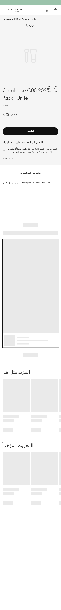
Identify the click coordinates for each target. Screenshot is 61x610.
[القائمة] (4, 10)
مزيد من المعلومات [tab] (30, 172)
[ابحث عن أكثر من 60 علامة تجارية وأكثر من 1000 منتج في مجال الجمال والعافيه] (40, 10)
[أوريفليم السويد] (15, 10)
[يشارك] (49, 89)
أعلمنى (30, 131)
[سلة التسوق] (55, 10)
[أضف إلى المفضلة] (55, 89)
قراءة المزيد (8, 157)
